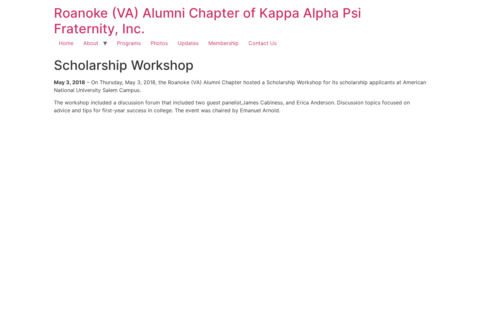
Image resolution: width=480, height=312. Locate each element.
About (90, 43)
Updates (188, 43)
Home (66, 43)
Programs (129, 43)
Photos (159, 43)
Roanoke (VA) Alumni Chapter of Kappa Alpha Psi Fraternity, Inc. (207, 21)
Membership (223, 43)
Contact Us (262, 43)
